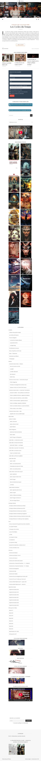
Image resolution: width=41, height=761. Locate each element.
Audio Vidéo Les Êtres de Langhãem (16, 455)
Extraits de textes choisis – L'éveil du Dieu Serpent (18, 379)
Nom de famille (12, 77)
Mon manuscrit (12, 374)
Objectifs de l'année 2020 (14, 594)
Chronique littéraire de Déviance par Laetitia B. (17, 510)
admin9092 (6, 48)
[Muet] (29, 700)
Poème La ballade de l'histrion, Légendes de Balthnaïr (20, 395)
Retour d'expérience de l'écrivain (15, 350)
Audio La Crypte (13, 492)
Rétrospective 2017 (13, 634)
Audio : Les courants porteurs (15, 463)
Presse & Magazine (12, 337)
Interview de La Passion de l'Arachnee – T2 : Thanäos (19, 565)
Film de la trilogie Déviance (15, 500)
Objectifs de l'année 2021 (14, 597)
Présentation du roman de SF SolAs (16, 466)
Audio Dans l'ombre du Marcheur (16, 432)
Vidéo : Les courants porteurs (15, 468)
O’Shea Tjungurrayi (13, 382)
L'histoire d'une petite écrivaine (15, 332)
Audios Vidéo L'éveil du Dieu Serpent (16, 471)
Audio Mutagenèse (12, 429)
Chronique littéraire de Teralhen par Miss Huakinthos (19, 518)
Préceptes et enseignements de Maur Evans (18, 384)
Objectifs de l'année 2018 (14, 589)
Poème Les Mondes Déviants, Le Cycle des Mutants (19, 405)
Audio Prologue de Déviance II (15, 497)
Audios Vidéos (11, 416)
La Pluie (10, 534)
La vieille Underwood (14, 371)
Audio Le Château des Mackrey (15, 495)
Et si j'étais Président (13, 526)
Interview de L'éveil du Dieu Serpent (16, 560)
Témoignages (11, 358)
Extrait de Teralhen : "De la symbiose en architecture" (20, 392)
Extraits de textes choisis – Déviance (16, 363)
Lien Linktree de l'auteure (14, 335)
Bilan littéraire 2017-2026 (14, 631)
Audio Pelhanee (13, 426)
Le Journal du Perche (13, 342)
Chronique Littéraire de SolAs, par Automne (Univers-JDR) (19, 516)
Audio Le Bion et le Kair (14, 424)
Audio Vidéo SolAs (12, 458)
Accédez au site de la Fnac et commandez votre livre (20, 110)
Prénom (11, 73)
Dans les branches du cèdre (15, 366)
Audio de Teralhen (12, 419)
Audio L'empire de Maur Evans (15, 476)
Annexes (10, 361)
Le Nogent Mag (13, 345)
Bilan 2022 (11, 623)
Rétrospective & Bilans (13, 607)
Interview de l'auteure (13, 558)
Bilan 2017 (11, 610)
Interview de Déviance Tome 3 (15, 555)
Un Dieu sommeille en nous (14, 547)
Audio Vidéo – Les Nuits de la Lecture (16, 440)
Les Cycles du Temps (24, 24)
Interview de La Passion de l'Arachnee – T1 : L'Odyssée (19, 563)
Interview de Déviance (13, 552)
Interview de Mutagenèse (14, 568)
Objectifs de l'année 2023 (14, 600)
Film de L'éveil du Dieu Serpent (15, 482)
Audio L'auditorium (13, 474)
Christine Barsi (20, 9)
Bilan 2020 (11, 618)
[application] (20, 694)
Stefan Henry (12, 376)
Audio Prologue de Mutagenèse (16, 437)
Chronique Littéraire (12, 503)
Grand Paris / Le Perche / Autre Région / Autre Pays (18, 85)
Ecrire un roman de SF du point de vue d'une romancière (19, 523)
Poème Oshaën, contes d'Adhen (16, 408)
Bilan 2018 (11, 613)
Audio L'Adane (12, 434)
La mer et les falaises (13, 531)
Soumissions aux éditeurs (14, 356)
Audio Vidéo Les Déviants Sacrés (15, 450)
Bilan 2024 (11, 628)
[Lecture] (9, 700)
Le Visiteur (12, 484)
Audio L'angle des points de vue (16, 489)
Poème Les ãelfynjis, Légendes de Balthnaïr (18, 403)
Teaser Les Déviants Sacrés (15, 453)
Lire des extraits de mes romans (16, 89)
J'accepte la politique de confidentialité (17, 93)
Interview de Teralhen (13, 573)
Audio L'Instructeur (13, 421)
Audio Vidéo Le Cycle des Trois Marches (16, 447)
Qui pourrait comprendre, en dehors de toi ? (17, 545)
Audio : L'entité (12, 460)
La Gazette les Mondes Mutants (16, 340)
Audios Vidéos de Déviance (14, 487)
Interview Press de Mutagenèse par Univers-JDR (18, 576)
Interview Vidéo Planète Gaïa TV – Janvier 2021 (18, 581)
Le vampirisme (12, 539)
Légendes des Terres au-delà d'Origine (17, 413)
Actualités (14, 24)
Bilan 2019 (11, 615)
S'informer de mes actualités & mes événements (19, 91)
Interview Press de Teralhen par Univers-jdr (17, 579)
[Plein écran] (31, 700)
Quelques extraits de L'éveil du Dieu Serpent (18, 387)
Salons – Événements (13, 353)
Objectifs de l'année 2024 (14, 602)
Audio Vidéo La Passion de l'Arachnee (16, 442)
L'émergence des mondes (14, 529)
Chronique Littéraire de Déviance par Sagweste (18, 513)
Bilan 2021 (11, 620)
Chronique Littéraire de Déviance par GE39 (17, 508)
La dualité (11, 368)
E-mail (11, 81)
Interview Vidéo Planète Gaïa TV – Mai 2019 (17, 584)
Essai (18, 24)
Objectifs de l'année (12, 587)
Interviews (10, 550)
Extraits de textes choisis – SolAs (15, 411)
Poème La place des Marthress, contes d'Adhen (19, 397)
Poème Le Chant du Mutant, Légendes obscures (19, 400)
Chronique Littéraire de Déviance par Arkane (17, 505)
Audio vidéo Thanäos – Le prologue (16, 445)
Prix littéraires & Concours (14, 348)
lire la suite (20, 44)
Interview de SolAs (12, 571)
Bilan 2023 (11, 626)
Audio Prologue (13, 479)
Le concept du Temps (13, 537)
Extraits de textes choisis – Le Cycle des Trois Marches (19, 390)
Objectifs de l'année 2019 (14, 592)
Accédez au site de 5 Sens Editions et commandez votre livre (20, 105)
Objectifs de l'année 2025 (14, 605)
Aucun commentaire (35, 48)
